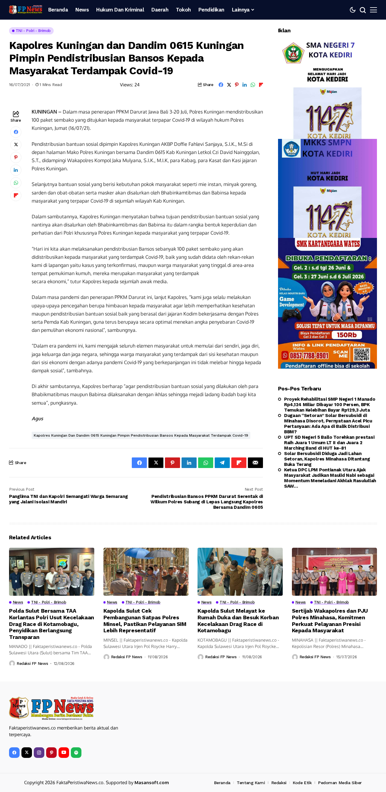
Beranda (222, 782)
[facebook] (14, 752)
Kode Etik (302, 782)
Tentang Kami (251, 782)
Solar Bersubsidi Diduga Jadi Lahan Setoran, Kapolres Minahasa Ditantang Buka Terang (327, 459)
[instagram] (39, 752)
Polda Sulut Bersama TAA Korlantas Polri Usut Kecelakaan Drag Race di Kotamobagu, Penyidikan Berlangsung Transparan (51, 624)
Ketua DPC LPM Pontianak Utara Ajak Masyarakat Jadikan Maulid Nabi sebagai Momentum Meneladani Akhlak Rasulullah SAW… (330, 478)
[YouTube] (64, 752)
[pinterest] (51, 752)
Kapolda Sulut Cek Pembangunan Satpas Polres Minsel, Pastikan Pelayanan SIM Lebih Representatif (144, 620)
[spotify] (76, 752)
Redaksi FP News (32, 663)
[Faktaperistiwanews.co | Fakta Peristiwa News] (25, 9)
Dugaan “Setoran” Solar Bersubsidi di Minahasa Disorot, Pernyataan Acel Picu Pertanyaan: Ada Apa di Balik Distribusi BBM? (328, 423)
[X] (26, 752)
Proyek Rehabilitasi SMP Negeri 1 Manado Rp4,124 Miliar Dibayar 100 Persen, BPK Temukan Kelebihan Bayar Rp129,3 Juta (329, 404)
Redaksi (278, 782)
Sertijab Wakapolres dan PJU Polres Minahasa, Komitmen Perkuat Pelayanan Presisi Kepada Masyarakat (330, 620)
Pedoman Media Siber (340, 782)
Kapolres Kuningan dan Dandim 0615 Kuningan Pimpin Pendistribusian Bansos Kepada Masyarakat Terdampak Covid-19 (141, 435)
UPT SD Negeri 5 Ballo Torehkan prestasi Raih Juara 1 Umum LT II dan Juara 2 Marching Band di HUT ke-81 (329, 442)
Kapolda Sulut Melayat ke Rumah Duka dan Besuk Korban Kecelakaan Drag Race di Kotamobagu (238, 620)
